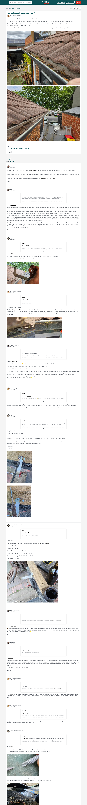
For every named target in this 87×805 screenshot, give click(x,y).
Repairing (21, 148)
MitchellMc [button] (12, 642)
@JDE (46, 178)
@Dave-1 (43, 178)
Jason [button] (11, 166)
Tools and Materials (12, 148)
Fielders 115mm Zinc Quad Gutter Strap (53, 662)
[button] (8, 16)
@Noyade (14, 309)
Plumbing (27, 148)
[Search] (10, 2)
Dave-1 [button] (11, 189)
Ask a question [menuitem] (61, 2)
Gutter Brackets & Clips (12, 222)
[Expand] (43, 202)
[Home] (6, 8)
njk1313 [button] (12, 15)
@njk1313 (32, 170)
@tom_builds (52, 178)
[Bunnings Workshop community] (45, 2)
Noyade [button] (12, 237)
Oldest (11, 161)
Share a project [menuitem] (70, 2)
